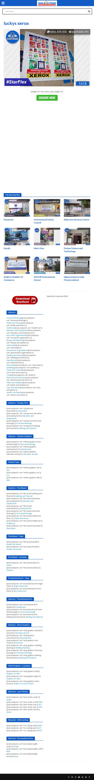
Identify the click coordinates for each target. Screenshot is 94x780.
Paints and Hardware (14, 382)
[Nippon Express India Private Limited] (77, 265)
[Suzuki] (17, 236)
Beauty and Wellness (14, 340)
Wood (8, 712)
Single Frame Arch (21, 586)
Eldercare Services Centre (76, 219)
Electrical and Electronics (16, 377)
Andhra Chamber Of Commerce (13, 278)
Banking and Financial (15, 355)
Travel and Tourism (14, 370)
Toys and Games (13, 387)
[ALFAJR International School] (47, 265)
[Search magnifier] (89, 11)
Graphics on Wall (13, 673)
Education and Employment (17, 330)
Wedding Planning (22, 648)
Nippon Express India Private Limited (74, 278)
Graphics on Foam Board (23, 683)
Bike (8, 480)
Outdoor (9, 570)
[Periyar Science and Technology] (77, 236)
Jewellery (9, 367)
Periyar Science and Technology (73, 250)
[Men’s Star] (47, 236)
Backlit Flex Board (13, 544)
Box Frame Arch (20, 591)
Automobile (11, 345)
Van (7, 470)
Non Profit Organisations (16, 335)
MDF (41, 702)
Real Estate (10, 365)
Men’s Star (39, 248)
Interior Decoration (14, 392)
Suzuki (7, 248)
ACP (40, 704)
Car (7, 475)
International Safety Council (44, 221)
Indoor (9, 565)
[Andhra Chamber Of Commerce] (17, 265)
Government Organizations (17, 350)
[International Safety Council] (47, 207)
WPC (41, 707)
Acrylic (9, 699)
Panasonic (9, 219)
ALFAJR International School (44, 278)
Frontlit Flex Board (13, 549)
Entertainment (12, 360)
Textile (9, 375)
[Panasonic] (17, 207)
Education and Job (30, 454)
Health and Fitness (13, 323)
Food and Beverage (14, 318)
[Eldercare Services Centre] (77, 207)
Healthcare (10, 328)
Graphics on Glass (13, 678)
